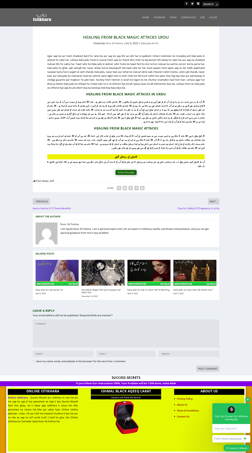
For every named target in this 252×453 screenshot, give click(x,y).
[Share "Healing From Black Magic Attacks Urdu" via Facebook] (119, 188)
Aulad (213, 17)
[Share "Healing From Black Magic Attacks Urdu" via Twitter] (125, 188)
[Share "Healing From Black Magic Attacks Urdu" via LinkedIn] (142, 188)
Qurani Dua (188, 17)
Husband (159, 17)
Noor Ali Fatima (114, 43)
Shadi (173, 17)
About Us (182, 404)
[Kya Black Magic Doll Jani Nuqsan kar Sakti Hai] (103, 273)
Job (203, 17)
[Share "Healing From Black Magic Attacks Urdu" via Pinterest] (136, 188)
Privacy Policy (185, 398)
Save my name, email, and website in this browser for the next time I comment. (81, 361)
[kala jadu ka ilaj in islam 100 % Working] (148, 273)
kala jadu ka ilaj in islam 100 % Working (148, 289)
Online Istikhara (18, 397)
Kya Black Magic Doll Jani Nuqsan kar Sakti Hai (101, 291)
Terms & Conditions (188, 410)
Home (145, 17)
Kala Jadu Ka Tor (150, 43)
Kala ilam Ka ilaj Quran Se (49, 289)
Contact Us (183, 416)
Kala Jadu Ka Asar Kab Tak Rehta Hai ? (193, 289)
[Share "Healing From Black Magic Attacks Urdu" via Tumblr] (131, 188)
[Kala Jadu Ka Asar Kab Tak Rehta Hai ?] (194, 273)
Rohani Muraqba (126, 172)
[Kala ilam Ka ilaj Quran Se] (57, 273)
